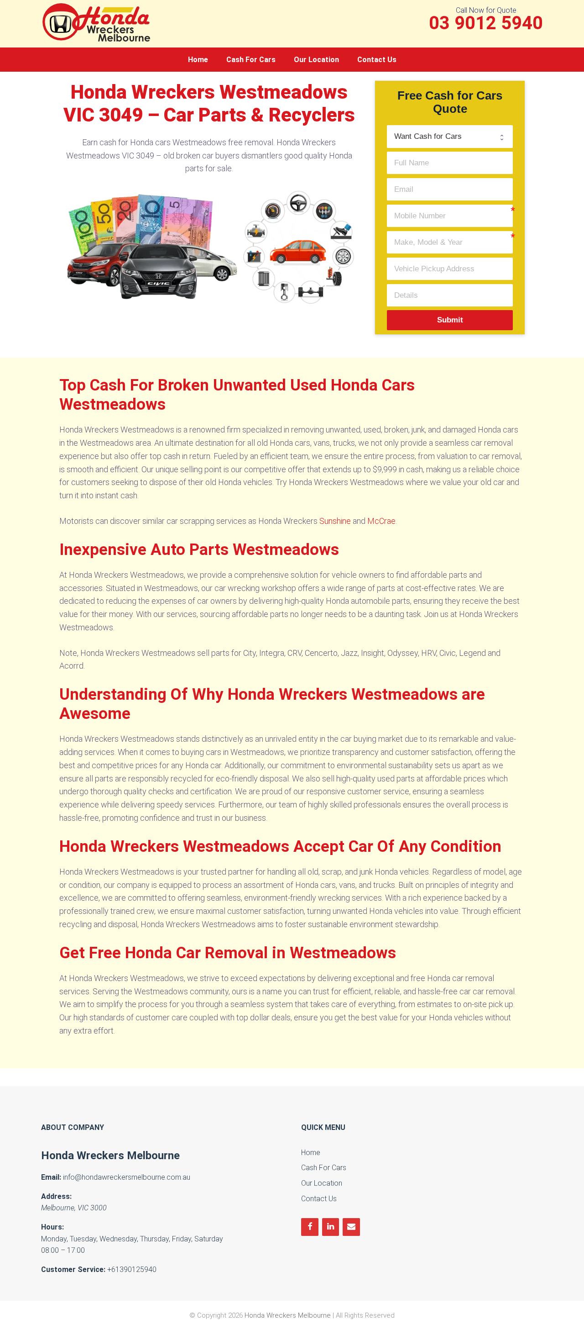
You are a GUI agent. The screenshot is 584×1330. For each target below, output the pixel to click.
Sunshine (335, 521)
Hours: (52, 1227)
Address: (56, 1196)
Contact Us (376, 59)
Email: (51, 1177)
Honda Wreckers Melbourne (110, 1155)
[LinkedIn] (330, 1227)
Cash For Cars (251, 59)
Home (198, 59)
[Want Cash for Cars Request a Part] (450, 136)
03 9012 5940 (486, 23)
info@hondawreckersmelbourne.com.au (126, 1177)
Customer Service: (73, 1269)
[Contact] (351, 1227)
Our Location (316, 59)
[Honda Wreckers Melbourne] (98, 21)
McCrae (381, 521)
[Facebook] (309, 1227)
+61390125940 (131, 1269)
